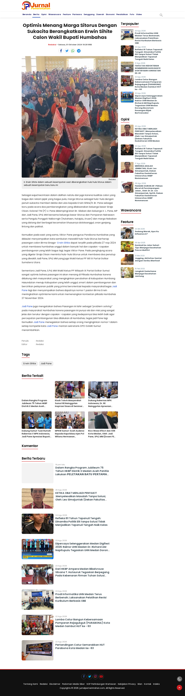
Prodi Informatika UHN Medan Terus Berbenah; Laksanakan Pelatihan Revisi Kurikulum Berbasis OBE (80, 597)
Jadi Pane (27, 306)
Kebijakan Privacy (127, 684)
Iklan (140, 684)
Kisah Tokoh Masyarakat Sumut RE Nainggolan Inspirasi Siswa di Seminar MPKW (68, 403)
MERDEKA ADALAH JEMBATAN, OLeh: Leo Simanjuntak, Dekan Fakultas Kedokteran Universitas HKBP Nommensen (146, 172)
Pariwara (77, 14)
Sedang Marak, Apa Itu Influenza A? (147, 232)
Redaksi (52, 44)
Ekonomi (110, 14)
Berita (36, 14)
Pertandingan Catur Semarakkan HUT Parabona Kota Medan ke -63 (80, 646)
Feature (67, 14)
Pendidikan (122, 14)
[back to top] (179, 687)
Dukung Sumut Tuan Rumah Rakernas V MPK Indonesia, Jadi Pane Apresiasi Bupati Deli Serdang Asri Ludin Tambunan (36, 433)
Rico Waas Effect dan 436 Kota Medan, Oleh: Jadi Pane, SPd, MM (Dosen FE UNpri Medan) (101, 433)
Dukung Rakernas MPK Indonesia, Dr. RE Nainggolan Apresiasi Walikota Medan (100, 403)
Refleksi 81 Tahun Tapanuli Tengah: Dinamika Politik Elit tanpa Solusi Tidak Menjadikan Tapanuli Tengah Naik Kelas (81, 522)
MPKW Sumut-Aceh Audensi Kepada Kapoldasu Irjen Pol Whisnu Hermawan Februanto (69, 433)
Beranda (27, 14)
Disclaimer (54, 684)
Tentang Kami (30, 684)
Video (139, 14)
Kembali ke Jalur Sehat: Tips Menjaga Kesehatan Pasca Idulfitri (148, 247)
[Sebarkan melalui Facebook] (60, 50)
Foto (132, 14)
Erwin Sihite (63, 242)
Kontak (147, 684)
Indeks (156, 684)
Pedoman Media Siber (73, 684)
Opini (44, 14)
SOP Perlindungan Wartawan (101, 684)
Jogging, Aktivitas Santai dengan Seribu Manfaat (148, 259)
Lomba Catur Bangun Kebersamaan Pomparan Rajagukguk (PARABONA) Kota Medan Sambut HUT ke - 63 (82, 623)
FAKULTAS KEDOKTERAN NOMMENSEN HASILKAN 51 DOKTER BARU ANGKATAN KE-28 (148, 69)
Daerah (100, 14)
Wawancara (54, 14)
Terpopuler (130, 24)
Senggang (89, 14)
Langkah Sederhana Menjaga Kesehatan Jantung (145, 274)
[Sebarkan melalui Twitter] (66, 50)
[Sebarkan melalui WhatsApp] (72, 50)
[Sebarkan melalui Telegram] (78, 50)
